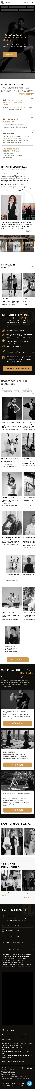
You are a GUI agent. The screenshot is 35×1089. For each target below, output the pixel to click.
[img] (12, 285)
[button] (10, 54)
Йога (25, 299)
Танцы (5, 299)
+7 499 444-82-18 (12, 930)
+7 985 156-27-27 (12, 937)
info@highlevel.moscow (14, 942)
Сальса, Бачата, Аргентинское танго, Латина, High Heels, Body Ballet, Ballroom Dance (11, 303)
